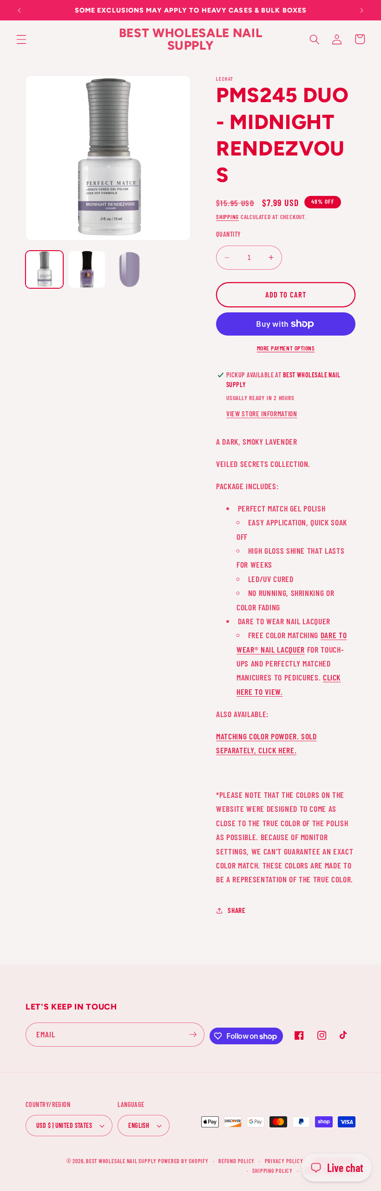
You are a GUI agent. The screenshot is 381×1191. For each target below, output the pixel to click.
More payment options (286, 348)
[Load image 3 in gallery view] (129, 269)
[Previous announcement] (19, 10)
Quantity (228, 234)
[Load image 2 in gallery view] (87, 269)
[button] (21, 39)
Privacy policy (284, 1161)
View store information (261, 413)
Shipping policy (272, 1170)
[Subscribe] (193, 1035)
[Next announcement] (361, 10)
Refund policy (236, 1161)
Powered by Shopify (183, 1161)
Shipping (227, 216)
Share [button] (236, 910)
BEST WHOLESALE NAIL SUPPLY (122, 1161)
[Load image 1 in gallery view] (44, 269)
